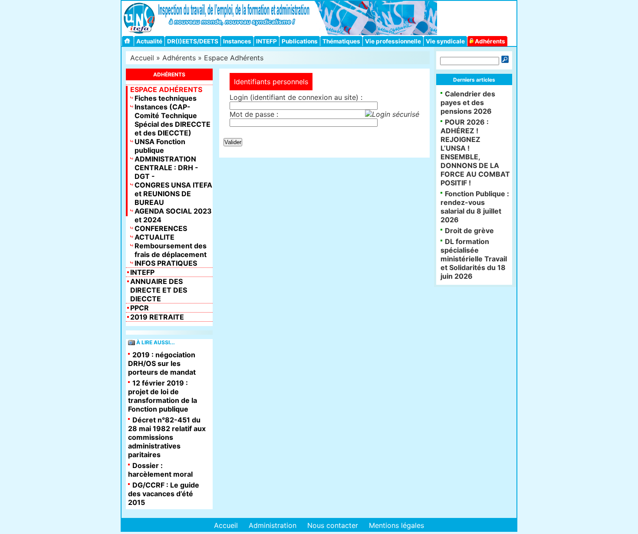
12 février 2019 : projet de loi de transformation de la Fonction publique (162, 396)
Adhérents (489, 41)
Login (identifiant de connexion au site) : (296, 97)
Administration (272, 525)
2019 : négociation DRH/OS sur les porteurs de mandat (162, 363)
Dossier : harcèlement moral (160, 469)
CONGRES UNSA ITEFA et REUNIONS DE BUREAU (173, 194)
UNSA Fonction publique (160, 146)
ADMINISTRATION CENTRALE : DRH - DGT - (166, 168)
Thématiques (341, 41)
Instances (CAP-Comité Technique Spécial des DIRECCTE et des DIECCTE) (172, 119)
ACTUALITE (154, 237)
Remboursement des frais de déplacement (171, 250)
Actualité (149, 41)
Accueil (142, 57)
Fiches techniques (166, 98)
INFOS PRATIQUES (166, 263)
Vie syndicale (445, 41)
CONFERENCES (161, 228)
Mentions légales (396, 525)
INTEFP (266, 41)
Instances (237, 41)
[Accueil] (128, 41)
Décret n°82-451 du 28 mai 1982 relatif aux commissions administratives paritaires (167, 437)
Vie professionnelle (393, 41)
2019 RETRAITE (157, 317)
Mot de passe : (254, 114)
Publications (300, 41)
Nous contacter (332, 525)
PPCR (139, 307)
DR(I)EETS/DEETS (192, 41)
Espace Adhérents (233, 57)
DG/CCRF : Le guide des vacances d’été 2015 (163, 494)
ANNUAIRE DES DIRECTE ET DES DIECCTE (158, 290)
